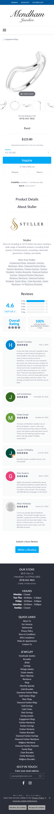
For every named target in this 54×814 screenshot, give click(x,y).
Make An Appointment (27, 641)
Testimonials (27, 627)
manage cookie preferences (25, 801)
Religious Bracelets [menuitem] (27, 759)
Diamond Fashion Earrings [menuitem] (27, 735)
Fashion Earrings (32, 269)
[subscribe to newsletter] (40, 775)
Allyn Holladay (24, 503)
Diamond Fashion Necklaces (31, 275)
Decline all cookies (18, 807)
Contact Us (27, 644)
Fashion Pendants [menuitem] (27, 729)
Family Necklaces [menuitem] (27, 755)
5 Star (23, 301)
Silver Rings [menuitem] (27, 699)
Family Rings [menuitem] (27, 749)
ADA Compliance (27, 637)
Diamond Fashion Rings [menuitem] (27, 702)
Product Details (27, 199)
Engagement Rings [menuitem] (27, 719)
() (46, 301)
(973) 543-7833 (27, 118)
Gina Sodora (23, 473)
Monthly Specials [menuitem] (27, 685)
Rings (20, 266)
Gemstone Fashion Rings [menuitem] (27, 692)
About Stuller (27, 206)
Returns (39, 172)
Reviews (27, 293)
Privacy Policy (27, 630)
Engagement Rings (11, 39)
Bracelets (31, 262)
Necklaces (12, 266)
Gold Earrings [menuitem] (27, 705)
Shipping (15, 172)
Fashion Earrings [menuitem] (27, 725)
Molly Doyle (23, 414)
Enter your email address (27, 770)
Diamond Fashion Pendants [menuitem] (27, 745)
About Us (27, 620)
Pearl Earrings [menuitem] (27, 712)
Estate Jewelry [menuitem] (27, 672)
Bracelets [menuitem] (27, 659)
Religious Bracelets (34, 284)
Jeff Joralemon (24, 393)
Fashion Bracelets (23, 271)
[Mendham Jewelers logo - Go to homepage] (27, 15)
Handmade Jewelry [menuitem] (27, 655)
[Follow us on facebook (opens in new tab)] (23, 783)
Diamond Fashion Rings (35, 266)
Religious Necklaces (19, 278)
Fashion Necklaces (15, 269)
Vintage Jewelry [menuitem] (27, 669)
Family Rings (20, 281)
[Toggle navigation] (4, 30)
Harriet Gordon (24, 341)
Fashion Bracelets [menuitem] (27, 732)
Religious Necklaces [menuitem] (27, 742)
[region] (27, 73)
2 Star (23, 309)
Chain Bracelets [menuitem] (27, 752)
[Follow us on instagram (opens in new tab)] (30, 783)
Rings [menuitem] (27, 682)
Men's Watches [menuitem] (27, 675)
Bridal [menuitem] (27, 662)
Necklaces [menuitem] (27, 679)
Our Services (27, 624)
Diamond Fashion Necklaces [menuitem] (27, 739)
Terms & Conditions (27, 634)
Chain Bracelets (34, 281)
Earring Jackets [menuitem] (27, 715)
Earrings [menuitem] (27, 665)
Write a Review (27, 550)
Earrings (40, 262)
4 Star (23, 304)
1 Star (23, 312)
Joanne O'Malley (25, 449)
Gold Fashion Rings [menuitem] (27, 695)
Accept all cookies (36, 807)
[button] (14, 2)
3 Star (23, 306)
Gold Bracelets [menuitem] (27, 689)
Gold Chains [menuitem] (27, 709)
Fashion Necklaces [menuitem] (27, 722)
